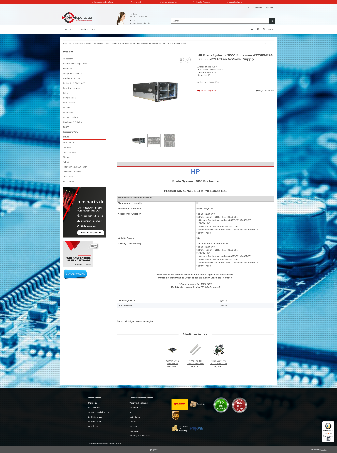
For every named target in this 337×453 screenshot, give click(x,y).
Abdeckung (68, 58)
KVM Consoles (69, 102)
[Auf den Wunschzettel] (188, 59)
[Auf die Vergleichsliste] (181, 59)
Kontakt (269, 7)
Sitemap (133, 426)
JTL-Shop (323, 450)
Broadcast (67, 68)
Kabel (65, 93)
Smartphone (68, 142)
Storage (66, 157)
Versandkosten (94, 421)
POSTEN (66, 127)
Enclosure (211, 72)
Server (66, 136)
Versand (118, 443)
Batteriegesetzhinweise (140, 435)
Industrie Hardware (71, 88)
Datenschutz (135, 407)
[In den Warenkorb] (119, 52)
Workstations (69, 181)
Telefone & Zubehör (72, 171)
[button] (252, 29)
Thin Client (68, 176)
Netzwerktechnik (70, 117)
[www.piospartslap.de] (77, 17)
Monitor (66, 107)
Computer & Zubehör (72, 73)
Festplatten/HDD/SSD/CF (74, 83)
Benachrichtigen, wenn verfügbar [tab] (135, 321)
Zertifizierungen (95, 417)
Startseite (258, 7)
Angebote (69, 29)
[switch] (328, 439)
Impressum (135, 431)
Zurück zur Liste (69, 43)
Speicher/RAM (69, 152)
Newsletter (93, 426)
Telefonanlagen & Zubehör (75, 167)
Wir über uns (94, 407)
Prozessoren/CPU (70, 132)
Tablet (66, 162)
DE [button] (246, 7)
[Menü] (332, 423)
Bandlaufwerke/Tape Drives (75, 63)
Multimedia (68, 112)
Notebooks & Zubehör (72, 122)
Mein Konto (135, 417)
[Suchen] (272, 21)
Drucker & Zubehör (71, 78)
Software (67, 147)
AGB (131, 412)
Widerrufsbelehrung (139, 403)
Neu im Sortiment (88, 29)
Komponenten (69, 97)
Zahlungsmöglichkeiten (98, 412)
